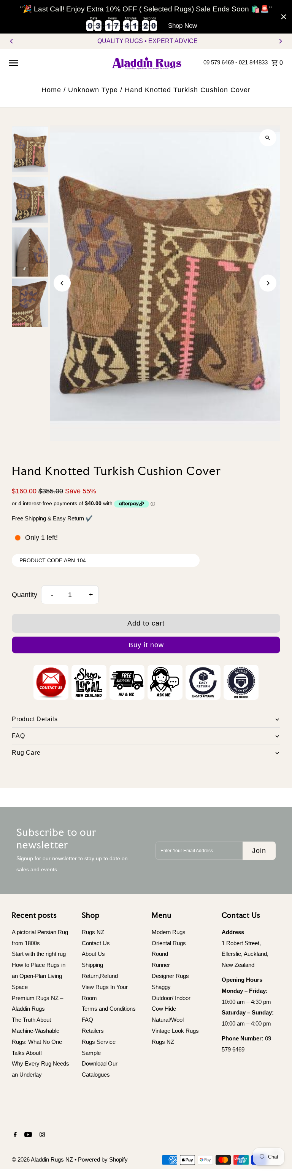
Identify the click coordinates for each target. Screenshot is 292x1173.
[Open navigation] (56, 62)
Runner (161, 965)
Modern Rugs (169, 932)
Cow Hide (164, 1008)
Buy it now (146, 645)
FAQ (87, 1019)
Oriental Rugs (169, 943)
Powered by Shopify (103, 1159)
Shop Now (182, 25)
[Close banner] (283, 16)
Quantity (24, 595)
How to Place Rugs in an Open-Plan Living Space (38, 976)
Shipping (92, 965)
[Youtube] (27, 1135)
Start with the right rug (39, 954)
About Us (93, 954)
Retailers (93, 1030)
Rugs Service (99, 1042)
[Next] (280, 41)
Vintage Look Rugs (175, 1030)
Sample (91, 1053)
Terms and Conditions (109, 1008)
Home (51, 90)
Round (160, 954)
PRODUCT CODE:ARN (47, 560)
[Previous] (11, 41)
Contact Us (96, 943)
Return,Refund (100, 976)
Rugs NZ (93, 932)
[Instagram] (41, 1135)
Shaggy (161, 987)
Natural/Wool (168, 1019)
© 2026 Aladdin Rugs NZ (43, 1159)
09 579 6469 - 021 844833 (235, 62)
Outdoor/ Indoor (171, 998)
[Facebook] (14, 1135)
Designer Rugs (170, 976)
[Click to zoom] (267, 137)
